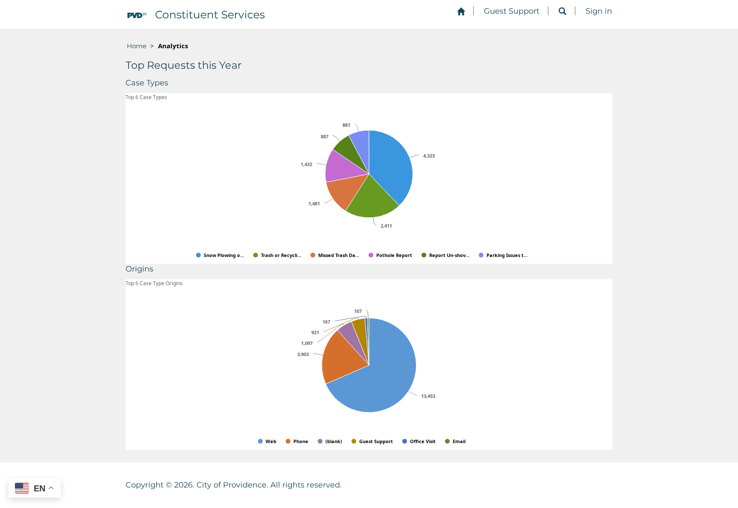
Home (136, 46)
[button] (562, 11)
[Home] (461, 11)
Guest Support (511, 11)
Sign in (599, 11)
